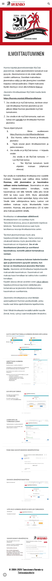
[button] (3, 3)
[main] (26, 54)
